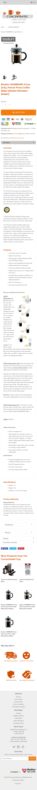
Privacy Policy (18, 699)
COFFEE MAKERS (13, 27)
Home (2, 27)
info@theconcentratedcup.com (18, 729)
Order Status (18, 718)
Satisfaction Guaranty (17, 138)
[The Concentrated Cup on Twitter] (14, 747)
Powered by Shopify (18, 780)
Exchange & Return (18, 723)
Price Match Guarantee (18, 542)
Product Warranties (18, 720)
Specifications (18, 524)
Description (18, 142)
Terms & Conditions (18, 704)
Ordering (18, 713)
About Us (18, 697)
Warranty (18, 532)
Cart (34, 2)
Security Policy (18, 701)
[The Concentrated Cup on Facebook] (18, 747)
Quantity (3, 101)
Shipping (18, 538)
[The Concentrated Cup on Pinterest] (23, 747)
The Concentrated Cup (14, 777)
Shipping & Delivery (18, 715)
